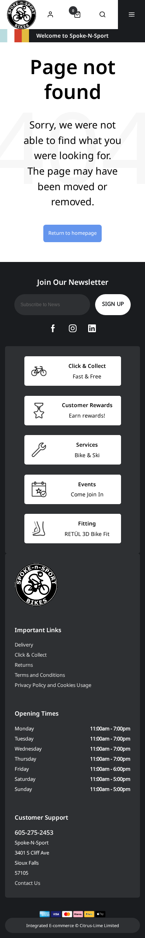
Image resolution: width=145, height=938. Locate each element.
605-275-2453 (34, 832)
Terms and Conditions (40, 674)
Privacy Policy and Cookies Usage (53, 684)
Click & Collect (31, 654)
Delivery (24, 644)
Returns (24, 664)
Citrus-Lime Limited (99, 925)
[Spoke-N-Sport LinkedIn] (92, 328)
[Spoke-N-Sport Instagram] (72, 328)
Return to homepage (72, 232)
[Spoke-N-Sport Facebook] (52, 328)
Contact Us (27, 882)
